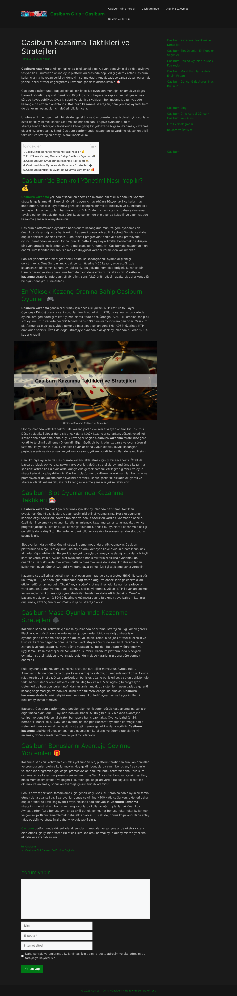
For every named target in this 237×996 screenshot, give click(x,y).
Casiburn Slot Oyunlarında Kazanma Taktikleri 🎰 (57, 160)
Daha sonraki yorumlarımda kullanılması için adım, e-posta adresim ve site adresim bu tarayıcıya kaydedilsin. (85, 956)
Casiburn (27, 828)
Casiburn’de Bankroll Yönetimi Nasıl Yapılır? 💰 (55, 151)
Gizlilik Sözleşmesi (177, 8)
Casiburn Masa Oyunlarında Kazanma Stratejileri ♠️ (59, 165)
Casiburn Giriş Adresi (121, 8)
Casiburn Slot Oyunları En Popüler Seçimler (50, 850)
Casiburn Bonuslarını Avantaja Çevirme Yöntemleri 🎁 (60, 169)
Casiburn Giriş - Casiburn (77, 13)
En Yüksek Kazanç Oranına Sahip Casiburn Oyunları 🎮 (60, 156)
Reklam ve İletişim (119, 19)
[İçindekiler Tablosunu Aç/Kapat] (91, 147)
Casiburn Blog (150, 8)
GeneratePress (146, 990)
